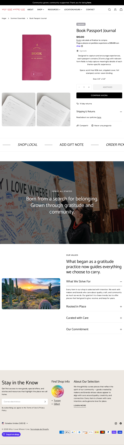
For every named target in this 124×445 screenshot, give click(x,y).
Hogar (4, 18)
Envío (78, 40)
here (99, 117)
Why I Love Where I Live (19, 429)
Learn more (80, 405)
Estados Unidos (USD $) (15, 423)
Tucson (57, 400)
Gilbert (57, 404)
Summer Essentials (18, 18)
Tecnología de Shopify (39, 429)
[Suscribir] (45, 401)
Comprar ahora (99, 95)
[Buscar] (109, 9)
